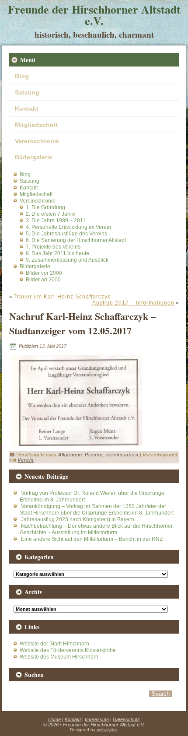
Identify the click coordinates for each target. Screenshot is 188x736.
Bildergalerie (33, 157)
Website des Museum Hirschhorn (59, 657)
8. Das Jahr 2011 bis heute (57, 253)
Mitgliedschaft (36, 124)
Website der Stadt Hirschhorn (54, 644)
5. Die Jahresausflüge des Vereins (66, 234)
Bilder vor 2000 (44, 273)
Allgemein (70, 454)
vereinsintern (122, 454)
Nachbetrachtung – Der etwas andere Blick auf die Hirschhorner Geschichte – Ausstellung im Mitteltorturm (96, 529)
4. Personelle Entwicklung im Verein (68, 227)
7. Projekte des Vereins (53, 247)
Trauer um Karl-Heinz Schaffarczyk (62, 297)
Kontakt (26, 108)
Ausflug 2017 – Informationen (133, 303)
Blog (22, 76)
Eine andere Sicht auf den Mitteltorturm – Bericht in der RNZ (92, 539)
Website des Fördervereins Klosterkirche (68, 650)
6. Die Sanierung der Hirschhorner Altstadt (76, 240)
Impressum (97, 719)
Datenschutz (126, 719)
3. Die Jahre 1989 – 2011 (56, 220)
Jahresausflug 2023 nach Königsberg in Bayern (77, 519)
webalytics (107, 729)
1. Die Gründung (45, 207)
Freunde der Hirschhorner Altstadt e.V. (94, 15)
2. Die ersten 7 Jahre (50, 214)
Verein (25, 460)
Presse (94, 454)
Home (54, 719)
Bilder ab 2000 (43, 280)
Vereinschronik (37, 140)
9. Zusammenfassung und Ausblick (67, 260)
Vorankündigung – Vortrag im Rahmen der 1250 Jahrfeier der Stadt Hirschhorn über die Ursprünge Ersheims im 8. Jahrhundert (97, 509)
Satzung (27, 92)
